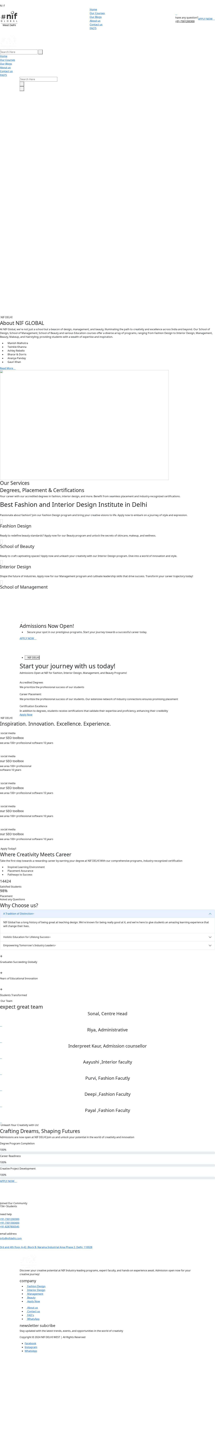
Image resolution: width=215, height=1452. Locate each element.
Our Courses (97, 13)
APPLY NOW (205, 19)
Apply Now (26, 714)
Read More (7, 368)
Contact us (96, 24)
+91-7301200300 (185, 21)
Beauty (31, 1297)
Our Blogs (96, 17)
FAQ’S (93, 28)
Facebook (30, 1343)
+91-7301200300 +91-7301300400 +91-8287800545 (9, 1222)
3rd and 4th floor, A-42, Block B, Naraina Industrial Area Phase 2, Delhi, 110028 (46, 1247)
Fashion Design (36, 1286)
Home (93, 9)
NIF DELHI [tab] (33, 657)
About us (95, 20)
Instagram (31, 1347)
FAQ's (30, 1315)
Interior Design (36, 1290)
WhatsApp (33, 1319)
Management (35, 1294)
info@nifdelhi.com (11, 1238)
